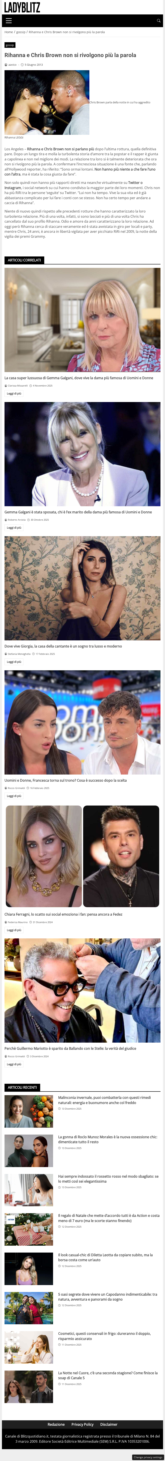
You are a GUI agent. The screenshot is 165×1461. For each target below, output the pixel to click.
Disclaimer (109, 1424)
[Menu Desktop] (9, 20)
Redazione (56, 1424)
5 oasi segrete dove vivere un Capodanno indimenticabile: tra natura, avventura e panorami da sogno (107, 1297)
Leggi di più (14, 393)
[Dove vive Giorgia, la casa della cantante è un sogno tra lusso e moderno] (82, 588)
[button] (158, 20)
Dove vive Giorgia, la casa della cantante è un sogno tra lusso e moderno (63, 646)
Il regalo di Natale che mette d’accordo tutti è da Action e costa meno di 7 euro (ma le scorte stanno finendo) (109, 1218)
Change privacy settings (148, 1457)
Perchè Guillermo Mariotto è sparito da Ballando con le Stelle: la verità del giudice (70, 1048)
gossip (10, 45)
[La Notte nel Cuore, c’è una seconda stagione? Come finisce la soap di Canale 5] (29, 1387)
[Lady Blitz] (22, 7)
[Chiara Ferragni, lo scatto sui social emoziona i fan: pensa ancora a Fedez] (82, 856)
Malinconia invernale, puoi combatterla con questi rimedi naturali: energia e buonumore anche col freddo (104, 1100)
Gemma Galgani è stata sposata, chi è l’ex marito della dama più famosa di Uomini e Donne (78, 512)
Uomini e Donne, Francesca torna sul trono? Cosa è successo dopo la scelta (66, 780)
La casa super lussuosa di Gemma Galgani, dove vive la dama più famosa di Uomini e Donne (79, 378)
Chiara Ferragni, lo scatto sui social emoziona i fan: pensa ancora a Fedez (63, 914)
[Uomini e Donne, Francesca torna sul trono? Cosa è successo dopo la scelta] (82, 722)
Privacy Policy (82, 1424)
